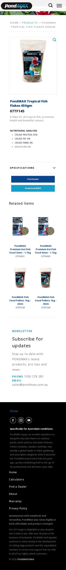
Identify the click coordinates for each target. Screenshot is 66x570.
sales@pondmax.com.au (30, 384)
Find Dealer (33, 179)
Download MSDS (33, 188)
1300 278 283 (33, 376)
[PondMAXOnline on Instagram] (21, 420)
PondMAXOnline (25, 559)
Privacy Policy (18, 508)
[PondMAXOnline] (16, 5)
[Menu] (59, 5)
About (13, 494)
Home (13, 472)
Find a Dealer (18, 486)
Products (30, 22)
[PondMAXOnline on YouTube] (29, 420)
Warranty (15, 501)
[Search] (50, 4)
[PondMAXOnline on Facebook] (13, 420)
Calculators (16, 479)
